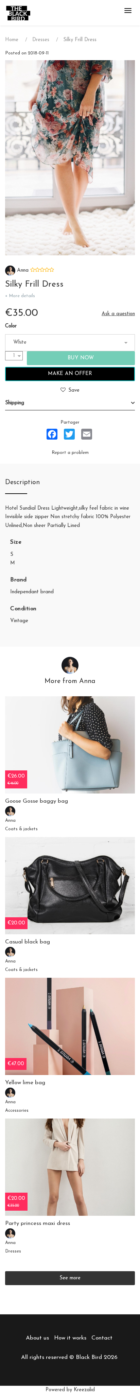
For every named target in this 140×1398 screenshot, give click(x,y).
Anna (22, 270)
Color (11, 326)
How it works (70, 1338)
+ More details (20, 296)
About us (37, 1338)
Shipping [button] (14, 403)
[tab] (70, 403)
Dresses (40, 39)
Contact (101, 1338)
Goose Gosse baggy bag (36, 801)
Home (11, 39)
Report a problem (70, 452)
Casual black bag (27, 942)
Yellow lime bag (25, 1083)
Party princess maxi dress (37, 1223)
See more (70, 1278)
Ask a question (118, 314)
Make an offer (70, 373)
